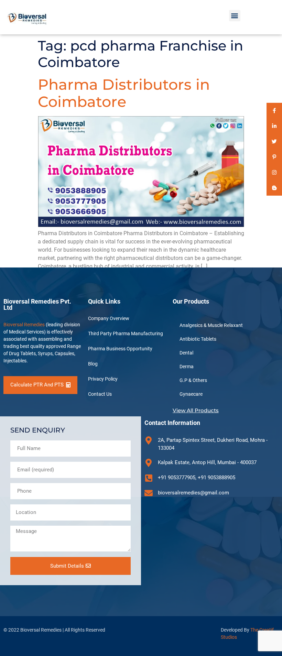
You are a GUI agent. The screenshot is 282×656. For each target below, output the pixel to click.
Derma (187, 366)
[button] (234, 15)
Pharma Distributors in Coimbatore (124, 93)
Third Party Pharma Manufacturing (125, 333)
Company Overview (108, 318)
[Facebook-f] (274, 110)
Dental (186, 353)
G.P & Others (193, 380)
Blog (93, 364)
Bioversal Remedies (24, 324)
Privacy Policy (103, 379)
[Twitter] (274, 141)
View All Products (196, 410)
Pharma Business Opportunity (120, 348)
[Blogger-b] (274, 188)
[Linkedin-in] (274, 126)
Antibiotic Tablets (198, 339)
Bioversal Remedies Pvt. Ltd (37, 304)
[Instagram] (274, 172)
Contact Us (100, 394)
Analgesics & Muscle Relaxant (211, 325)
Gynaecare (191, 394)
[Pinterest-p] (274, 157)
